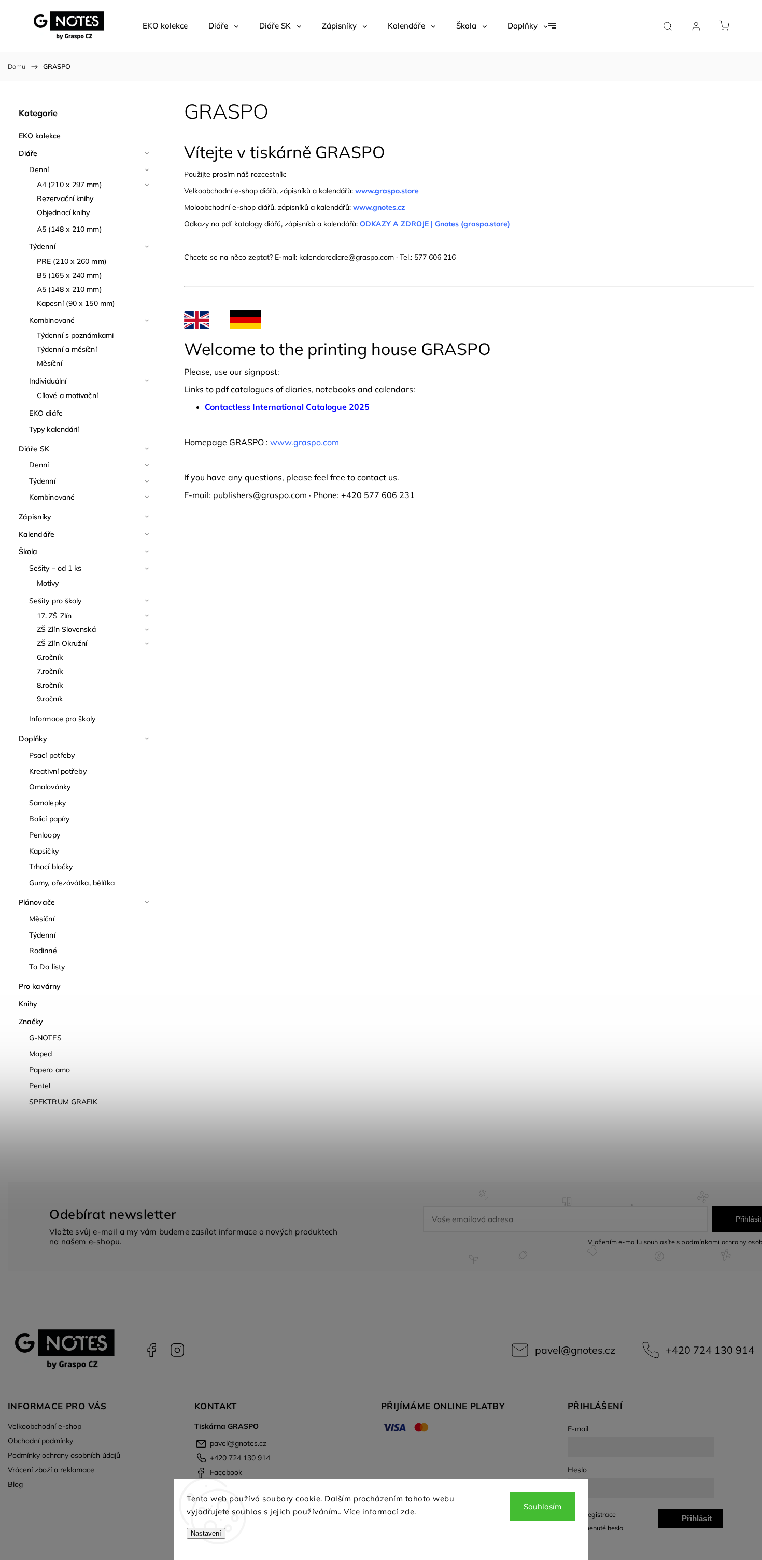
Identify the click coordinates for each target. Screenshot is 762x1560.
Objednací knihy (63, 212)
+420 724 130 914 (710, 1349)
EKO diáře (46, 413)
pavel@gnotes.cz (575, 1349)
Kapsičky (44, 851)
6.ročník (50, 657)
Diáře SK (34, 448)
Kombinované (52, 320)
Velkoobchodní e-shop (44, 1426)
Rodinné (43, 950)
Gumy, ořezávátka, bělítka (72, 882)
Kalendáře (36, 534)
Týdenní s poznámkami (75, 335)
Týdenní (42, 246)
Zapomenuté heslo (595, 1528)
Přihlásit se (697, 1521)
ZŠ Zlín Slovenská (66, 629)
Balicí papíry (49, 819)
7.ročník (50, 671)
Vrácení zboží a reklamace (51, 1469)
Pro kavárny (40, 986)
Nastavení (206, 1533)
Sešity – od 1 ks (55, 568)
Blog (15, 1484)
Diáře (28, 153)
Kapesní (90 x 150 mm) (76, 303)
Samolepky (47, 802)
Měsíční (49, 363)
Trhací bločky (51, 866)
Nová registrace (592, 1514)
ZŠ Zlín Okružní (62, 643)
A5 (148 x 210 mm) (69, 229)
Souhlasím (542, 1506)
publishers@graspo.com (260, 495)
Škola (28, 551)
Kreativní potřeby (58, 771)
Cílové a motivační (67, 395)
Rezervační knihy (65, 198)
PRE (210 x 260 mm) (72, 261)
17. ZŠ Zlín (54, 615)
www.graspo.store (387, 190)
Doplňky (33, 738)
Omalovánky (49, 786)
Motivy (48, 583)
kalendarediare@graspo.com (346, 257)
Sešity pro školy (55, 600)
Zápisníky (35, 516)
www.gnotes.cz (380, 207)
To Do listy (47, 966)
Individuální (47, 381)
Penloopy (44, 835)
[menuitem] (165, 26)
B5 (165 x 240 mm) (69, 275)
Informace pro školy (62, 719)
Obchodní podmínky (40, 1440)
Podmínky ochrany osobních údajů (64, 1455)
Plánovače (37, 902)
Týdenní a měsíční (67, 349)
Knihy (28, 1004)
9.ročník (50, 698)
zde (408, 1511)
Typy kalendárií (54, 429)
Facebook (151, 1350)
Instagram (177, 1350)
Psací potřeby (52, 755)
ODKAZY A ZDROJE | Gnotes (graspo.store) (435, 224)
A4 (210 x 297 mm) (69, 184)
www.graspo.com (304, 442)
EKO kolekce (40, 135)
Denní (39, 169)
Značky (31, 1021)
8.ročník (50, 685)
